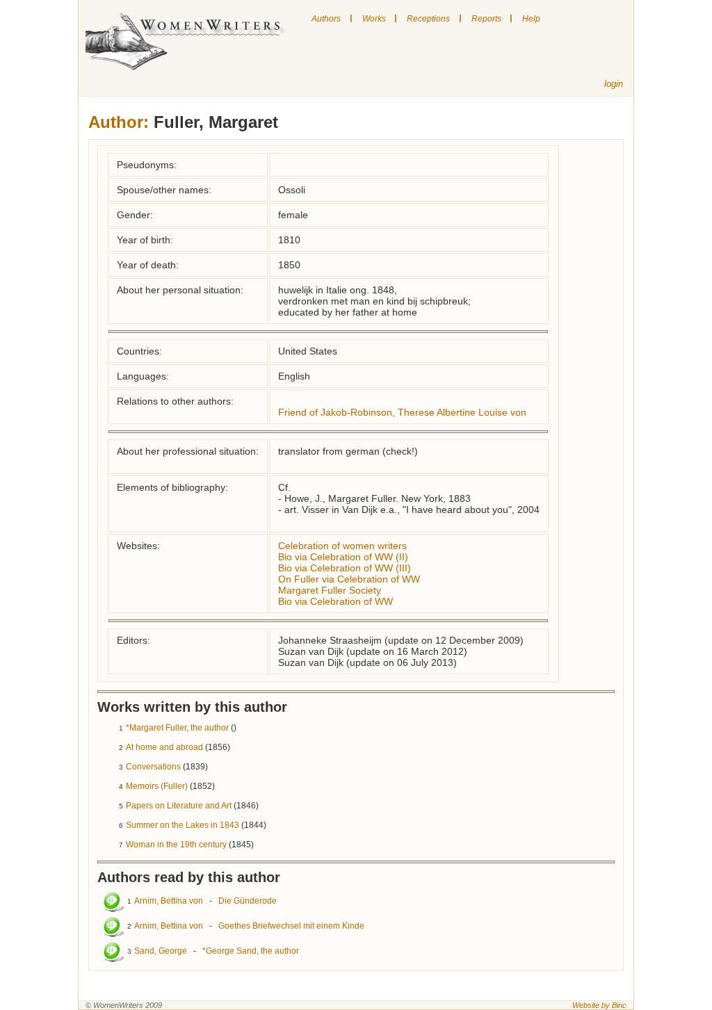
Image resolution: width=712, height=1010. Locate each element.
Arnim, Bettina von (168, 901)
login (613, 84)
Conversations (153, 767)
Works (374, 19)
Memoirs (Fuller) (157, 786)
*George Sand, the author (250, 951)
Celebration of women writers (342, 545)
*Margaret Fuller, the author (177, 728)
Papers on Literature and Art (179, 806)
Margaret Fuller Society (329, 590)
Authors (326, 19)
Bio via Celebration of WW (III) (344, 567)
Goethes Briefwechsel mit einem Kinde (291, 926)
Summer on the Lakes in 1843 (182, 825)
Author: (118, 122)
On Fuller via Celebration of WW (349, 579)
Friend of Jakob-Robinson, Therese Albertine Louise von (402, 412)
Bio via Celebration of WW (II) (343, 556)
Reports (486, 19)
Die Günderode (247, 901)
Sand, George (160, 951)
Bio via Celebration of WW (335, 601)
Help (531, 19)
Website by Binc (599, 1005)
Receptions (428, 19)
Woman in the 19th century (176, 844)
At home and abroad (164, 747)
